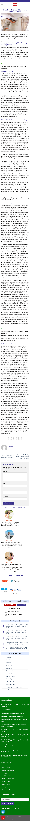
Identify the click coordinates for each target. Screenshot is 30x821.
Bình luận (5, 471)
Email (4, 489)
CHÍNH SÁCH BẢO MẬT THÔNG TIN (10, 808)
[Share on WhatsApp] (9, 438)
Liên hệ (8, 689)
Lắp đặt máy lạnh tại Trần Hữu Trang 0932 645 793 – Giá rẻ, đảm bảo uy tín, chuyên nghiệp (16, 632)
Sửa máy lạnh (9, 660)
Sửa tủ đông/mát (10, 679)
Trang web (5, 496)
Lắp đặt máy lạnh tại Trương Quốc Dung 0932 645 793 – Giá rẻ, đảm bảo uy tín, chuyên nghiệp (17, 626)
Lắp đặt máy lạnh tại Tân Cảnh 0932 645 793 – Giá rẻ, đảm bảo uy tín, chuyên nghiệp (17, 643)
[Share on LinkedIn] (21, 438)
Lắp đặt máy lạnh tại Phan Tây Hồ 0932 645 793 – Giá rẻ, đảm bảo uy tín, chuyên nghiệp (16, 648)
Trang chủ (8, 657)
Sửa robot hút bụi (10, 670)
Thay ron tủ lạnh (10, 681)
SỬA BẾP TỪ (9, 665)
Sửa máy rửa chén (10, 676)
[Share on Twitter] (14, 438)
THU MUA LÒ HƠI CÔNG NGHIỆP (14, 687)
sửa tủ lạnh (8, 662)
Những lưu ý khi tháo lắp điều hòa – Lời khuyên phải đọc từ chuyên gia (22, 456)
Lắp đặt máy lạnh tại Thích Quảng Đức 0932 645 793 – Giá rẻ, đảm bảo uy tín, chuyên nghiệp (16, 638)
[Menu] (2, 4)
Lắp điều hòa (9, 673)
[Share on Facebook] (11, 438)
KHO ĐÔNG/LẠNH (10, 684)
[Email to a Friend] (16, 438)
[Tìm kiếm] (28, 4)
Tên (4, 483)
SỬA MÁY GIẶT (9, 668)
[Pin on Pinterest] (19, 438)
